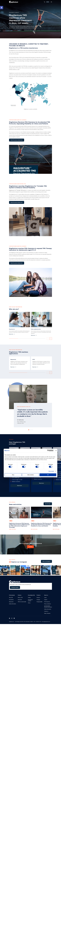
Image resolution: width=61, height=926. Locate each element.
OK (48, 474)
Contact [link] (30, 546)
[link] (1, 7)
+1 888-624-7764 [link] (38, 621)
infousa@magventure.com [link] (46, 621)
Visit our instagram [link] (46, 561)
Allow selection (30, 474)
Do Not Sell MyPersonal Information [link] (48, 606)
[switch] (23, 467)
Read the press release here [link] (17, 140)
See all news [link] (47, 503)
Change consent (14, 587)
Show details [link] (51, 471)
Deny (13, 474)
